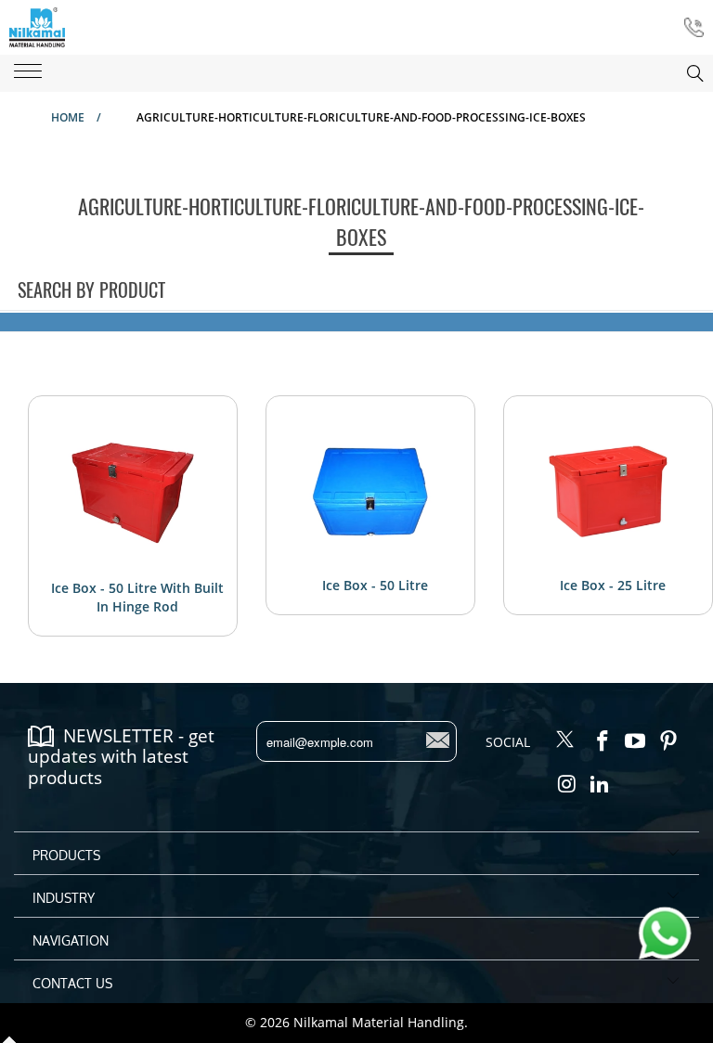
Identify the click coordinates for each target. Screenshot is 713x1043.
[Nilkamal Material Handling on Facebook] (602, 741)
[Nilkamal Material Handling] (37, 27)
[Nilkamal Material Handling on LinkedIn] (601, 784)
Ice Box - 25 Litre (613, 585)
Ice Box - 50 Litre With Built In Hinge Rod (137, 597)
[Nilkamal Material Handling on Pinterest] (669, 741)
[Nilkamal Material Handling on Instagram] (567, 784)
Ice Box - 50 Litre (375, 585)
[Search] (677, 73)
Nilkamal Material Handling (378, 1022)
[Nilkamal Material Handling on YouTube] (636, 741)
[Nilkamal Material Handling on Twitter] (565, 740)
